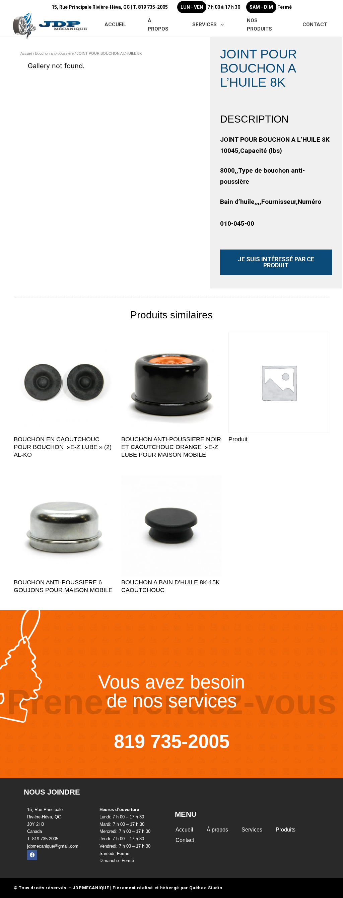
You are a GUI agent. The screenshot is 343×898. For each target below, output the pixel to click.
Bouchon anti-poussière (54, 53)
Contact (185, 840)
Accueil (26, 53)
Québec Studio (205, 887)
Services (252, 830)
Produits (285, 830)
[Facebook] (32, 855)
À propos (217, 830)
